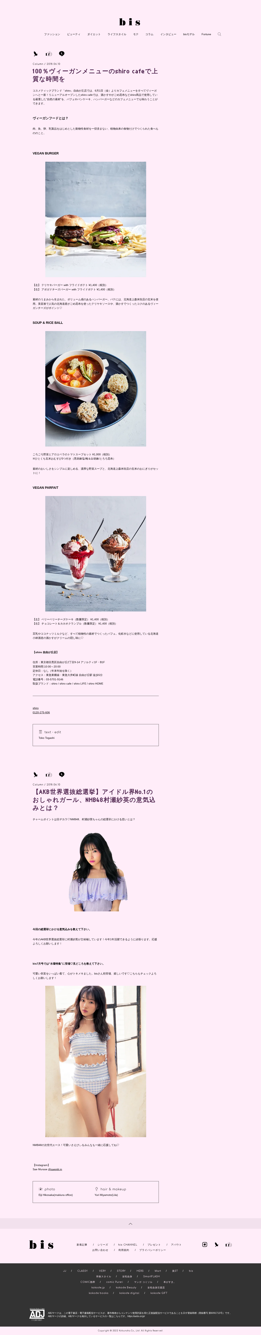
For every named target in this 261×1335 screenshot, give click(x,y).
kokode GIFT (159, 1293)
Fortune (206, 34)
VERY (102, 1271)
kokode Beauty (126, 1287)
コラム (149, 34)
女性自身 (127, 1276)
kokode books (98, 1293)
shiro (36, 708)
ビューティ (73, 34)
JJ (64, 1271)
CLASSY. (82, 1271)
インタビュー (168, 34)
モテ (136, 34)
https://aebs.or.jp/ (136, 1316)
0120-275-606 (41, 712)
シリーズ (102, 1244)
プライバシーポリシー (152, 1250)
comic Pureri (114, 1282)
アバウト (176, 1244)
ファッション (52, 34)
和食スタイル (103, 1276)
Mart (158, 1271)
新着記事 (82, 1244)
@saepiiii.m (55, 1169)
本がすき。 (170, 1282)
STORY (121, 1271)
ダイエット (94, 34)
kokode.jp (98, 1287)
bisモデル (189, 34)
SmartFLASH (151, 1276)
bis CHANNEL (127, 1244)
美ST (175, 1271)
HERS (140, 1271)
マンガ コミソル (143, 1282)
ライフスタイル (117, 34)
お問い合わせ (100, 1250)
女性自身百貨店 (156, 1287)
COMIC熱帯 (87, 1282)
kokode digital (129, 1293)
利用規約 (123, 1250)
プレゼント (154, 1244)
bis (191, 1271)
